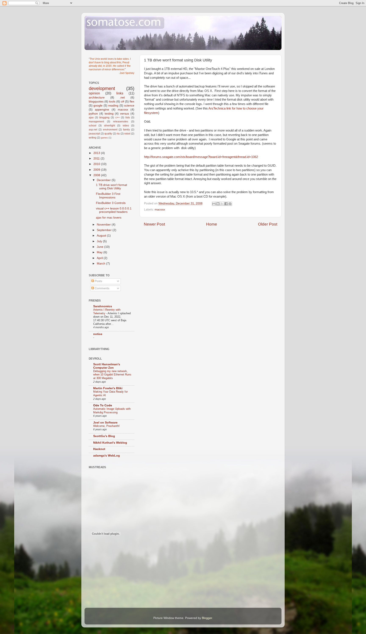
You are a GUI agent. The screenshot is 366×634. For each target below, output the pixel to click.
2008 (97, 175)
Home (211, 224)
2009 (97, 169)
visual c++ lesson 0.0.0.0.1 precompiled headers (114, 210)
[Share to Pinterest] (230, 204)
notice (97, 334)
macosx (160, 209)
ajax (91, 117)
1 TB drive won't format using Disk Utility (111, 186)
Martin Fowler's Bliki (107, 388)
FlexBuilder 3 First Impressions (108, 195)
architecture (97, 97)
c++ (117, 117)
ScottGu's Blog (104, 436)
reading (113, 105)
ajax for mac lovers (108, 217)
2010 (97, 164)
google (98, 105)
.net (122, 97)
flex (132, 101)
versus (124, 113)
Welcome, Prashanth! (106, 426)
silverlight (109, 125)
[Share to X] (222, 204)
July (100, 241)
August (102, 235)
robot (127, 133)
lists (127, 117)
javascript (94, 133)
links (119, 93)
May (100, 252)
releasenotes (120, 121)
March (101, 263)
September (104, 230)
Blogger (207, 618)
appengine (102, 109)
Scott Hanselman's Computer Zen (106, 366)
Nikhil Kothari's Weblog (110, 442)
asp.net (93, 129)
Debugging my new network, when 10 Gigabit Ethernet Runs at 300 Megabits (112, 375)
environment (110, 129)
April (100, 258)
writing (92, 137)
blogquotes (96, 101)
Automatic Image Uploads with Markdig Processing (112, 410)
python (93, 113)
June (100, 246)
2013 (97, 153)
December (104, 180)
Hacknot (99, 449)
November (104, 224)
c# (122, 101)
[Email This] (214, 204)
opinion (94, 93)
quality (108, 133)
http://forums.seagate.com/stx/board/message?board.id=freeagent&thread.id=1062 (201, 157)
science (129, 105)
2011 (97, 158)
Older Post (267, 224)
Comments (101, 288)
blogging (104, 117)
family (126, 129)
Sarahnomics (102, 306)
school (92, 125)
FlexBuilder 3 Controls (111, 203)
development (102, 88)
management (96, 121)
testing (109, 113)
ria (118, 133)
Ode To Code (102, 405)
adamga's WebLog (106, 455)
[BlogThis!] (218, 204)
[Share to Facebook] (226, 204)
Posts (98, 281)
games (104, 137)
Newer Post (154, 224)
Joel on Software (105, 422)
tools (112, 101)
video (126, 125)
